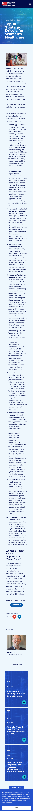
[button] (9, 616)
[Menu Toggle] (29, 3)
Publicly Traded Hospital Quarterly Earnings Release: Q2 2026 (16, 730)
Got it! (16, 807)
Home (7, 20)
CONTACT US (16, 605)
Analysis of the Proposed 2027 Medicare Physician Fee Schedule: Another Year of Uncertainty (16, 769)
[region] (16, 800)
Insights (12, 20)
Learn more (9, 802)
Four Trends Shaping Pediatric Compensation (16, 693)
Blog (18, 20)
